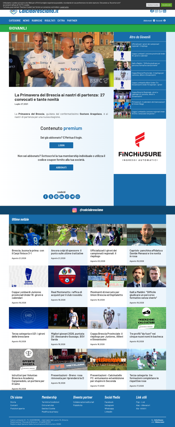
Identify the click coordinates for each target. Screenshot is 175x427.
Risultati (50, 20)
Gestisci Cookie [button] (153, 5)
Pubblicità (77, 405)
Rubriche (37, 20)
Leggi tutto (64, 7)
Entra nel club (48, 405)
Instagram (109, 405)
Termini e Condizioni (50, 402)
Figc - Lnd (140, 402)
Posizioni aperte (17, 408)
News (26, 20)
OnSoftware (158, 420)
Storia (13, 402)
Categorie (15, 20)
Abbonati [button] (61, 167)
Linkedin (108, 411)
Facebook (109, 402)
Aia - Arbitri (141, 408)
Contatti (14, 405)
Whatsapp (109, 408)
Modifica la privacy (50, 411)
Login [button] (61, 145)
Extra (61, 20)
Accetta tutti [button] (166, 5)
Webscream (159, 422)
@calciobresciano (91, 209)
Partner (72, 20)
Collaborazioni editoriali (83, 402)
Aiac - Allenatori (143, 405)
